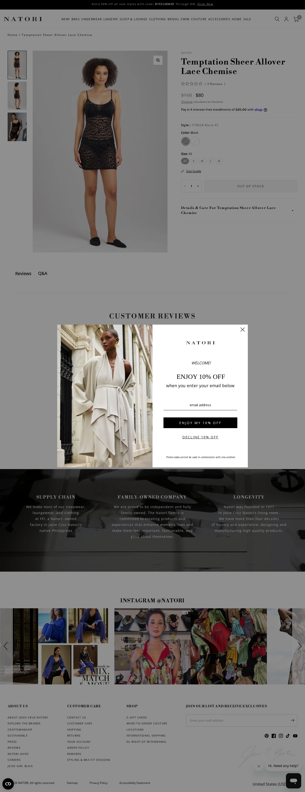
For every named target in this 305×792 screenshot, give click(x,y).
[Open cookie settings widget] (8, 784)
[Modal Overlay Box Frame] (152, 396)
